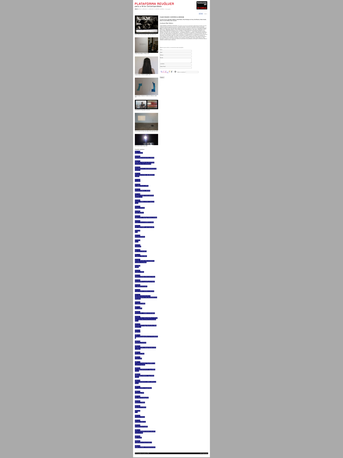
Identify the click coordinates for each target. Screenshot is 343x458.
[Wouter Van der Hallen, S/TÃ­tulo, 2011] (146, 52)
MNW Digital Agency (204, 453)
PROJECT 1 (146, 9)
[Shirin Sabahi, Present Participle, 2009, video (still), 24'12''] (146, 33)
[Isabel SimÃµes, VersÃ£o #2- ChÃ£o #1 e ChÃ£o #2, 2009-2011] (146, 94)
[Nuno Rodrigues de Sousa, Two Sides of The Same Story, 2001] (146, 129)
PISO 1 (136, 9)
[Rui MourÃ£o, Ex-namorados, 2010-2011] (146, 108)
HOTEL (158, 9)
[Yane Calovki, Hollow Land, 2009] (146, 144)
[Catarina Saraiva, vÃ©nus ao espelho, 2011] (146, 73)
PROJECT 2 (152, 9)
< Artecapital (167, 9)
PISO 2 (140, 9)
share (205, 13)
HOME (162, 9)
